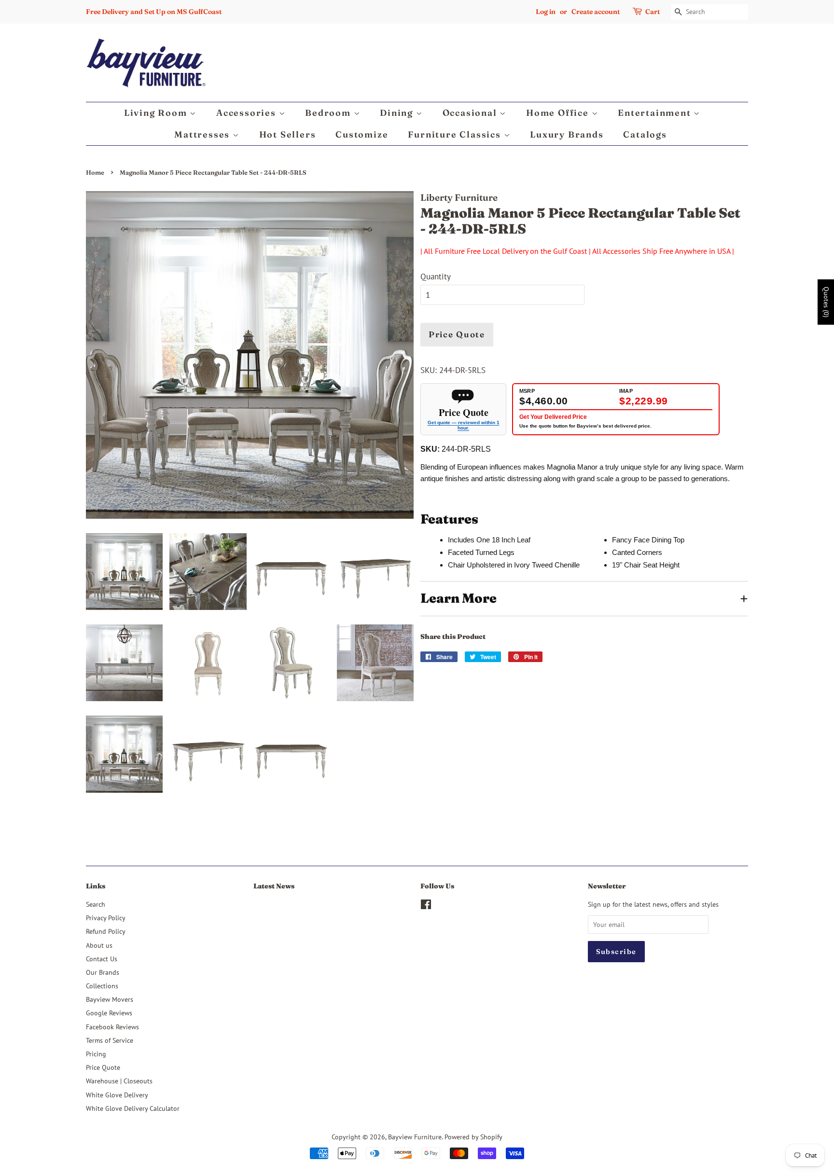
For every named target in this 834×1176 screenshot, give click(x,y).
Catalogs (645, 134)
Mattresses (203, 134)
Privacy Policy (105, 917)
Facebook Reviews (112, 1026)
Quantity (435, 276)
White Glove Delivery (117, 1094)
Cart (652, 11)
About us (99, 945)
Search (95, 904)
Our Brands (102, 972)
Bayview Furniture (415, 1136)
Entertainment (656, 112)
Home (95, 172)
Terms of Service (109, 1040)
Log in (546, 11)
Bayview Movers (109, 999)
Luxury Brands (566, 134)
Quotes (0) (826, 302)
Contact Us (101, 958)
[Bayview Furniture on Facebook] (425, 906)
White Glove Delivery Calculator (133, 1108)
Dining (398, 112)
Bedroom (329, 112)
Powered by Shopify (473, 1136)
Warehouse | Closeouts (119, 1080)
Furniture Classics (455, 134)
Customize (361, 134)
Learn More (458, 598)
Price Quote (457, 334)
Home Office (559, 112)
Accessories (247, 112)
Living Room (157, 112)
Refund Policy (105, 931)
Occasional (471, 112)
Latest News (273, 886)
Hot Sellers (287, 134)
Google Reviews (109, 1012)
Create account (595, 11)
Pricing (96, 1053)
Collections (102, 985)
